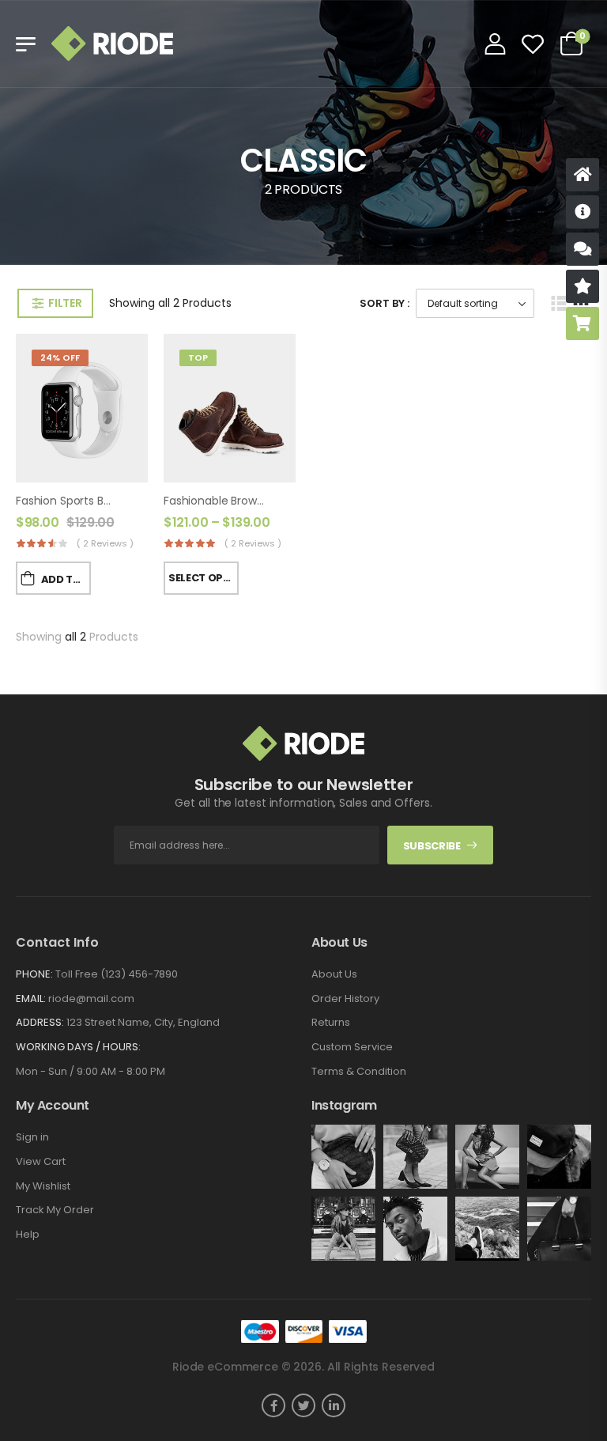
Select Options (203, 577)
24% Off (60, 357)
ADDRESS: (40, 1022)
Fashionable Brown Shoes (232, 501)
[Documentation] (582, 212)
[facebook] (273, 1405)
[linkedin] (333, 1405)
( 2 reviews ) (105, 543)
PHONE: (34, 973)
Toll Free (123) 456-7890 (116, 973)
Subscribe (432, 845)
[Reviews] (582, 286)
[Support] (582, 249)
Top (198, 357)
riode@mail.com (91, 998)
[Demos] (582, 174)
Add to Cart (66, 579)
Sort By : (384, 303)
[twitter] (303, 1405)
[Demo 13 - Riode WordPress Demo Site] (112, 43)
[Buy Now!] (582, 323)
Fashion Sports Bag (66, 501)
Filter (64, 303)
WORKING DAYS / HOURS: (78, 1047)
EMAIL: (31, 998)
